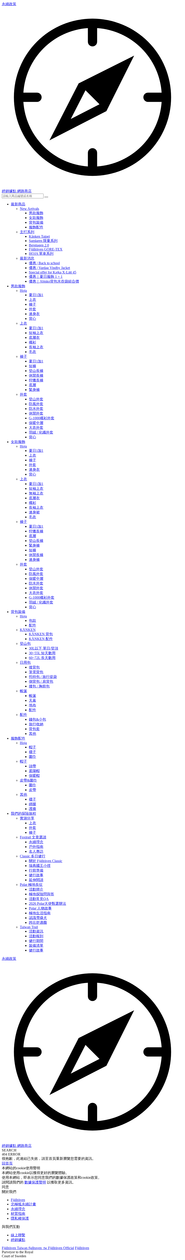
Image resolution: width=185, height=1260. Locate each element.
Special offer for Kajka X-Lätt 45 (52, 272)
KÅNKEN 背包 (41, 634)
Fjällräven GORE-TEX (45, 249)
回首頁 (7, 1163)
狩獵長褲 (36, 380)
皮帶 (32, 790)
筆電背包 (36, 672)
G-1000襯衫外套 (41, 418)
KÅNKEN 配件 (41, 639)
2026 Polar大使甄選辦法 (47, 903)
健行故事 (36, 875)
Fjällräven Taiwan (15, 1248)
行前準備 (36, 870)
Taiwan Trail (29, 927)
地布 (32, 705)
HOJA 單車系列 (41, 253)
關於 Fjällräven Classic (45, 861)
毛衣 (32, 352)
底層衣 (34, 337)
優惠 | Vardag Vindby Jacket (49, 268)
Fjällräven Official (61, 1248)
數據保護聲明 (35, 1182)
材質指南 (18, 1214)
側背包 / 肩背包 (41, 681)
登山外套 (36, 399)
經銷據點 (18, 1240)
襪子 (32, 752)
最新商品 (18, 204)
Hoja (23, 290)
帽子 (32, 747)
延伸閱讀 (36, 880)
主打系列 (27, 232)
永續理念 (36, 842)
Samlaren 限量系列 (43, 241)
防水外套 (36, 409)
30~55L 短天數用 (42, 653)
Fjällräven (18, 1200)
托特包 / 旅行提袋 (43, 677)
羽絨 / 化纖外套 (41, 432)
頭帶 (32, 766)
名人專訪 (36, 851)
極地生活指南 (40, 913)
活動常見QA (39, 899)
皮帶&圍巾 (28, 780)
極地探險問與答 (41, 894)
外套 (32, 309)
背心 (32, 318)
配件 (32, 625)
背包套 (34, 729)
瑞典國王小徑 (40, 866)
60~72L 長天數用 (42, 658)
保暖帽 (34, 775)
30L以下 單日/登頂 (43, 648)
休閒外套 (36, 413)
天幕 (32, 700)
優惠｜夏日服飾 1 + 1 (45, 276)
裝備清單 (36, 945)
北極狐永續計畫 (23, 1204)
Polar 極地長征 (31, 884)
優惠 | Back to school (44, 263)
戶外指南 (36, 847)
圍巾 (32, 757)
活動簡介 (36, 889)
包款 (32, 620)
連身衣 (34, 314)
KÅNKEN (28, 630)
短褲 (32, 366)
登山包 (25, 643)
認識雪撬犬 (38, 918)
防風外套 (36, 404)
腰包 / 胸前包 (39, 686)
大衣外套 (36, 427)
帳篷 (23, 691)
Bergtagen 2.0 (39, 245)
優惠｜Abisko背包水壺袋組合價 (54, 281)
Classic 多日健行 (32, 856)
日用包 (25, 662)
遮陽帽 (34, 771)
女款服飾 (36, 218)
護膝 (32, 809)
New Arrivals (29, 209)
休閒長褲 (36, 375)
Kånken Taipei (39, 236)
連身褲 (34, 560)
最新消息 (27, 258)
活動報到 (36, 936)
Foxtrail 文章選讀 (33, 837)
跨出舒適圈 (38, 922)
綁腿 (32, 804)
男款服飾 (36, 213)
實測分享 (27, 818)
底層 (32, 385)
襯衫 (32, 342)
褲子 (32, 304)
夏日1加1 (36, 295)
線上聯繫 (18, 1235)
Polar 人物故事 (40, 908)
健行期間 (36, 941)
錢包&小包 (37, 719)
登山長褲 (36, 371)
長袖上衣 (36, 347)
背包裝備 (36, 222)
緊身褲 (34, 390)
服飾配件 (36, 227)
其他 (32, 734)
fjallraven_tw (38, 1248)
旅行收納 (36, 724)
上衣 (32, 300)
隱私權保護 (20, 1218)
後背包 (34, 667)
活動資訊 (36, 931)
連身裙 (34, 512)
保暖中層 (36, 423)
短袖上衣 (36, 333)
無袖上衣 (36, 493)
